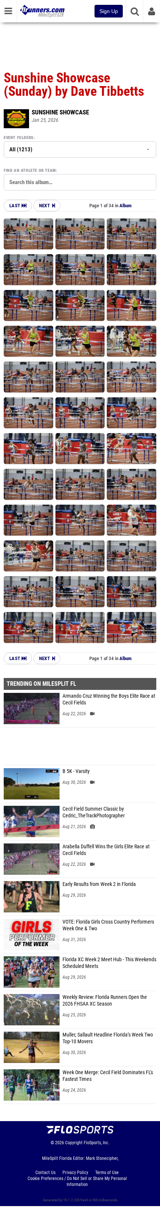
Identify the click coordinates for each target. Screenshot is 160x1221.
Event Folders (18, 137)
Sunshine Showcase (60, 112)
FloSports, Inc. (96, 1142)
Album (125, 205)
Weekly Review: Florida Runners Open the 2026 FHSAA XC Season (105, 1000)
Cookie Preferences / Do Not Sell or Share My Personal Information (77, 1181)
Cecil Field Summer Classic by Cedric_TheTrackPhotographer (94, 812)
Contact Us (45, 1172)
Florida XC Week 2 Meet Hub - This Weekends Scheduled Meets (109, 962)
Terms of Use (107, 1172)
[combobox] (80, 182)
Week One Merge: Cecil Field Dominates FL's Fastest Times (108, 1075)
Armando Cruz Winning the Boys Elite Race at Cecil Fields (109, 699)
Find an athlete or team (30, 170)
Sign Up (108, 11)
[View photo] (28, 233)
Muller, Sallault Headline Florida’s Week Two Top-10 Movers (108, 1038)
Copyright (74, 1142)
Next (44, 205)
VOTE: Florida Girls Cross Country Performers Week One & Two (108, 925)
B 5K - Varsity (76, 771)
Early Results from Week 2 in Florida (99, 884)
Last (15, 205)
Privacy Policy (75, 1172)
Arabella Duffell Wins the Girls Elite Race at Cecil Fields (106, 849)
